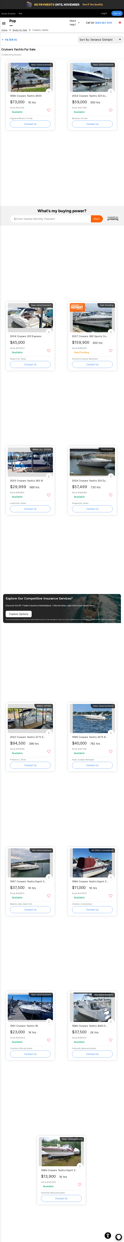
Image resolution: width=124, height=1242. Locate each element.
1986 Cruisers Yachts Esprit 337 (90, 881)
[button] (108, 1235)
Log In (104, 13)
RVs (20, 13)
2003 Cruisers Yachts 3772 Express (28, 737)
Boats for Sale (20, 30)
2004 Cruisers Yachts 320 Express (90, 95)
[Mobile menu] (4, 23)
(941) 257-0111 (103, 22)
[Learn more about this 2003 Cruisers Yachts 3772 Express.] (30, 718)
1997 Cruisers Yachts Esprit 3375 (28, 881)
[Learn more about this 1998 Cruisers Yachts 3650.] (30, 77)
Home (4, 30)
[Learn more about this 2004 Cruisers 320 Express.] (30, 317)
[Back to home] (13, 23)
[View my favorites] (120, 22)
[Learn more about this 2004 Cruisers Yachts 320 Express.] (92, 77)
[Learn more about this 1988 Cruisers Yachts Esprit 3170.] (61, 1151)
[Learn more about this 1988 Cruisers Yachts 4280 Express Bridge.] (92, 1007)
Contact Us (30, 124)
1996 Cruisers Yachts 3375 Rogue (90, 737)
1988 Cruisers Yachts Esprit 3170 (59, 1170)
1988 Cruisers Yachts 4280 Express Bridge (90, 1025)
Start (96, 218)
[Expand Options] (49, 91)
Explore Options (18, 614)
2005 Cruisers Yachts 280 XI (26, 480)
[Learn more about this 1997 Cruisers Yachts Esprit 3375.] (30, 862)
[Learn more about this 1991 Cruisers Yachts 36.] (30, 1007)
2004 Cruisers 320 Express (25, 336)
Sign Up (117, 13)
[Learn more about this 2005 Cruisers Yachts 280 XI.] (30, 462)
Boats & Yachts (9, 13)
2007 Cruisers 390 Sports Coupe (90, 336)
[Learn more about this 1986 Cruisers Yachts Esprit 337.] (92, 862)
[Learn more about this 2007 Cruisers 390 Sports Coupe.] (92, 317)
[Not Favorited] (49, 110)
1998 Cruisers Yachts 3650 (26, 95)
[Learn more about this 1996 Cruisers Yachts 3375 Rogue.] (92, 718)
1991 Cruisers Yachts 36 (24, 1025)
